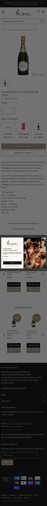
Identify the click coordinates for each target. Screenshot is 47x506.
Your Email (5, 256)
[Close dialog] (44, 238)
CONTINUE (12, 262)
